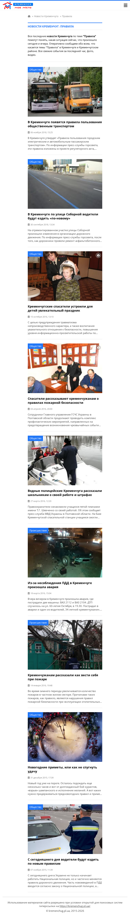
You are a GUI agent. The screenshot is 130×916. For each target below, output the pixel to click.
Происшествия (38, 530)
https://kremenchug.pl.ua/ (75, 906)
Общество (35, 69)
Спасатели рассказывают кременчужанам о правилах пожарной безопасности (63, 400)
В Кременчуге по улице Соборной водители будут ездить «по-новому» (63, 216)
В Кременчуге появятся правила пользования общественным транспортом (65, 124)
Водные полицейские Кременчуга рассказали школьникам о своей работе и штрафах (65, 493)
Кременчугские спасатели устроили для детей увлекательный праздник (60, 308)
